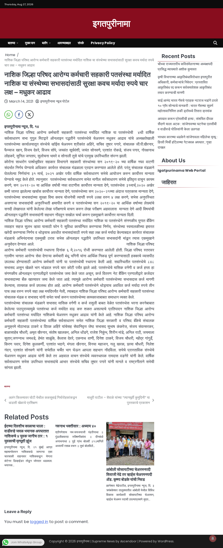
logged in (39, 521)
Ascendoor (128, 541)
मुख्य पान (30, 43)
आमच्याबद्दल (64, 43)
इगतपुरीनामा (111, 23)
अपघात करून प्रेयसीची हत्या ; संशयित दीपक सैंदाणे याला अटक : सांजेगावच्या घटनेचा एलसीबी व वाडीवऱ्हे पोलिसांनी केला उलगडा (187, 124)
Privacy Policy (103, 43)
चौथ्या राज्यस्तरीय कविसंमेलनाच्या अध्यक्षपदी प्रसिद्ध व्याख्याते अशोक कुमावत (185, 66)
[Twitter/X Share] (29, 114)
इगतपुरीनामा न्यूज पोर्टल (54, 101)
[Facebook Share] (19, 114)
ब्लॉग (44, 43)
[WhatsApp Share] (8, 114)
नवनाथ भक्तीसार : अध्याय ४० (75, 426)
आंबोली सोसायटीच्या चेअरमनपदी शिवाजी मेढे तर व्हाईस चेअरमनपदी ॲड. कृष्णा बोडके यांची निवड (129, 474)
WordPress (166, 541)
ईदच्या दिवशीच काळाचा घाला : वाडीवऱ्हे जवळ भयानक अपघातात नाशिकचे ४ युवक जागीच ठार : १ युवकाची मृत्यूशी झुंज (26, 433)
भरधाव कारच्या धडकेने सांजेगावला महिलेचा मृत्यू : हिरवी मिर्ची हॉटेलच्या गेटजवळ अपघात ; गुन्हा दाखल (187, 142)
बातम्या (11, 43)
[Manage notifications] (212, 538)
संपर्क (81, 43)
